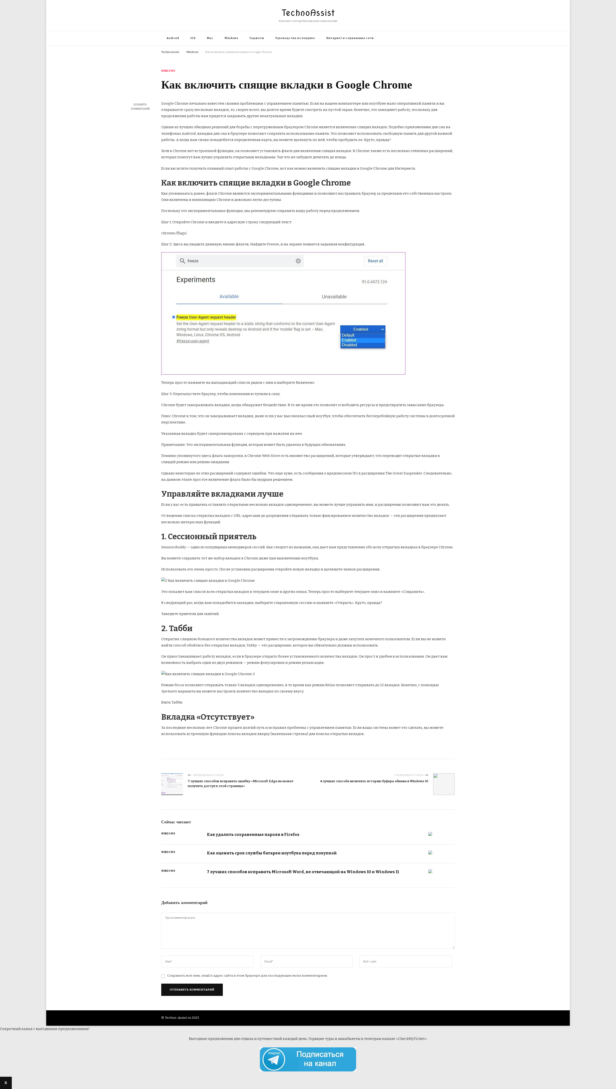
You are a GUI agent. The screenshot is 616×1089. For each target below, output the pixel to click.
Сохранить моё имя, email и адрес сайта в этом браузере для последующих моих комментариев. (247, 976)
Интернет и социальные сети (350, 38)
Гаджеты (257, 38)
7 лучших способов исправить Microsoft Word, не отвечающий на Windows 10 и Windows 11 (303, 871)
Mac (210, 38)
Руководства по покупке (295, 38)
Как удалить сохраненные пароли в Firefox (253, 834)
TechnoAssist (308, 12)
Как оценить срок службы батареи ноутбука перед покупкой (272, 853)
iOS (193, 38)
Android (173, 38)
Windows (231, 38)
